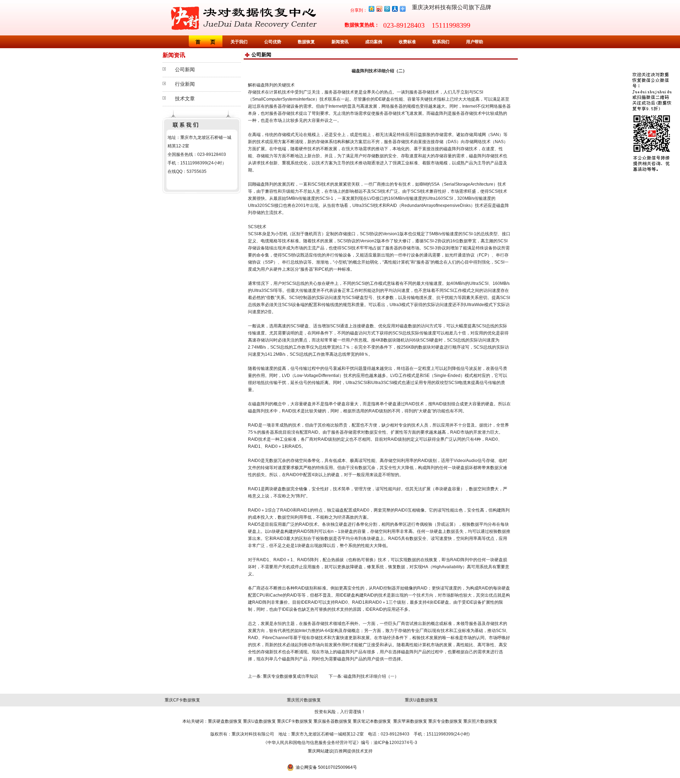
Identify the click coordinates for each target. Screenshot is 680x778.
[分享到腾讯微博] (387, 8)
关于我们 (239, 41)
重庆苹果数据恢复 (410, 721)
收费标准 (407, 41)
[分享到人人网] (394, 8)
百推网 (340, 751)
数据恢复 (306, 41)
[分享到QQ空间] (371, 8)
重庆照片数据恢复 (304, 700)
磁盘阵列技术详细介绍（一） (371, 676)
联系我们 (440, 41)
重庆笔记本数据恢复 (372, 721)
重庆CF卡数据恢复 (182, 700)
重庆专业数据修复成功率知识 (290, 676)
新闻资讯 (340, 41)
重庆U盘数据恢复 (421, 700)
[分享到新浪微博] (379, 8)
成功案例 (373, 41)
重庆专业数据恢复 (445, 721)
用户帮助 (474, 41)
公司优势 (272, 41)
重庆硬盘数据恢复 (225, 721)
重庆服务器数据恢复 (332, 721)
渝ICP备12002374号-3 (395, 742)
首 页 (205, 42)
